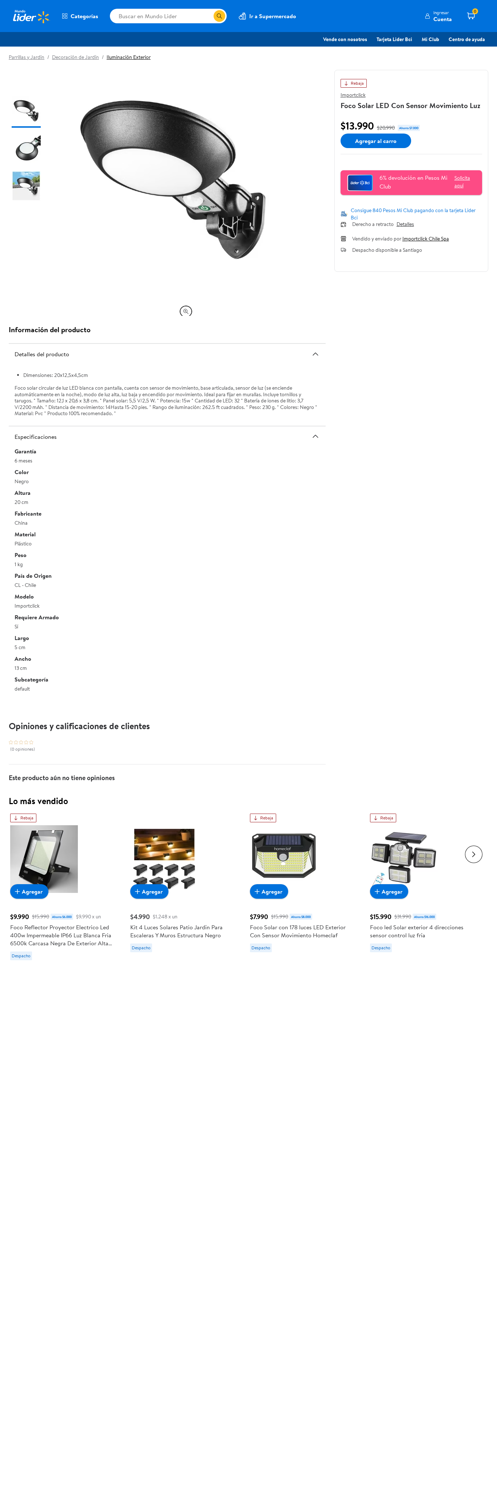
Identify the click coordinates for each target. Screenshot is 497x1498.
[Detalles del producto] (315, 354)
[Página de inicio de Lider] (31, 16)
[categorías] (219, 16)
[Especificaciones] (315, 436)
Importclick (353, 95)
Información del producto (50, 329)
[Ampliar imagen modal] (186, 311)
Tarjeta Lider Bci (394, 39)
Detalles (405, 224)
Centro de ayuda (467, 39)
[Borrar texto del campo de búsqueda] (207, 16)
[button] (438, 16)
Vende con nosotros (345, 39)
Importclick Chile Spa (425, 239)
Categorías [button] (84, 16)
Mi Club (430, 39)
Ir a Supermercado (272, 16)
